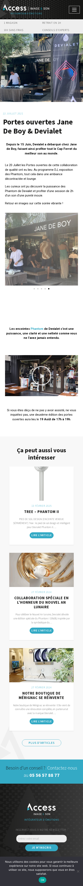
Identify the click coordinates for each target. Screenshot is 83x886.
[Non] (78, 871)
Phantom (37, 329)
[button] (9, 249)
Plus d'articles (42, 743)
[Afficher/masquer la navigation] (74, 9)
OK (43, 880)
